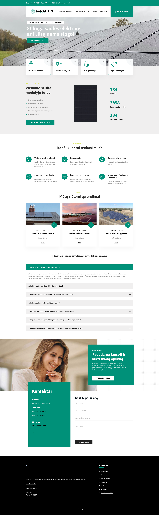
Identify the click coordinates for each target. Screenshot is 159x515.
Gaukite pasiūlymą (37, 41)
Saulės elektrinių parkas (116, 233)
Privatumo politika (107, 493)
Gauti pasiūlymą (123, 11)
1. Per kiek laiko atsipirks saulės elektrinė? (44, 267)
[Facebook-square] (33, 432)
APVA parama (92, 11)
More (43, 242)
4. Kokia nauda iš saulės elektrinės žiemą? (44, 303)
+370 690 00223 (34, 3)
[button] (40, 122)
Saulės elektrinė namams (42, 233)
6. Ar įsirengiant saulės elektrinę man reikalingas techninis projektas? (54, 320)
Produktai (103, 11)
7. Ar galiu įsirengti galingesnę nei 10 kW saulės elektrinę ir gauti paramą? (56, 328)
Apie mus (104, 489)
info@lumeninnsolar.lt (63, 3)
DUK (102, 486)
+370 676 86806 (49, 3)
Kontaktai (104, 482)
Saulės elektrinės (65, 11)
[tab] (79, 267)
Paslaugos (104, 471)
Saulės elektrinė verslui (79, 233)
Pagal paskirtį (80, 11)
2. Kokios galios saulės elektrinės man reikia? (45, 286)
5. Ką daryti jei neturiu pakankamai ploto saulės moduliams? (51, 311)
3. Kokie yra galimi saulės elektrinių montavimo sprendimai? (51, 294)
